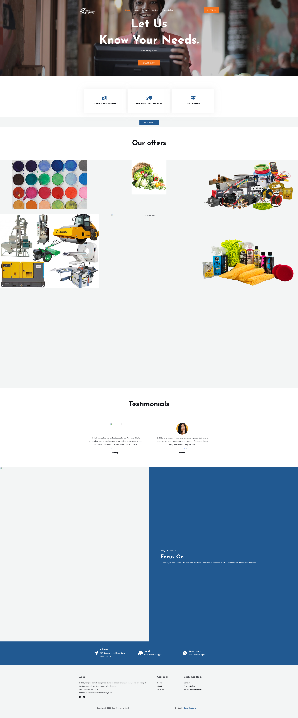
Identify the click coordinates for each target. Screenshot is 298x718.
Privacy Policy (167, 10)
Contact (145, 10)
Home (127, 10)
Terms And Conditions (193, 689)
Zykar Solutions (190, 708)
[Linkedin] (84, 697)
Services (155, 10)
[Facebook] (80, 697)
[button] (211, 10)
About (136, 10)
